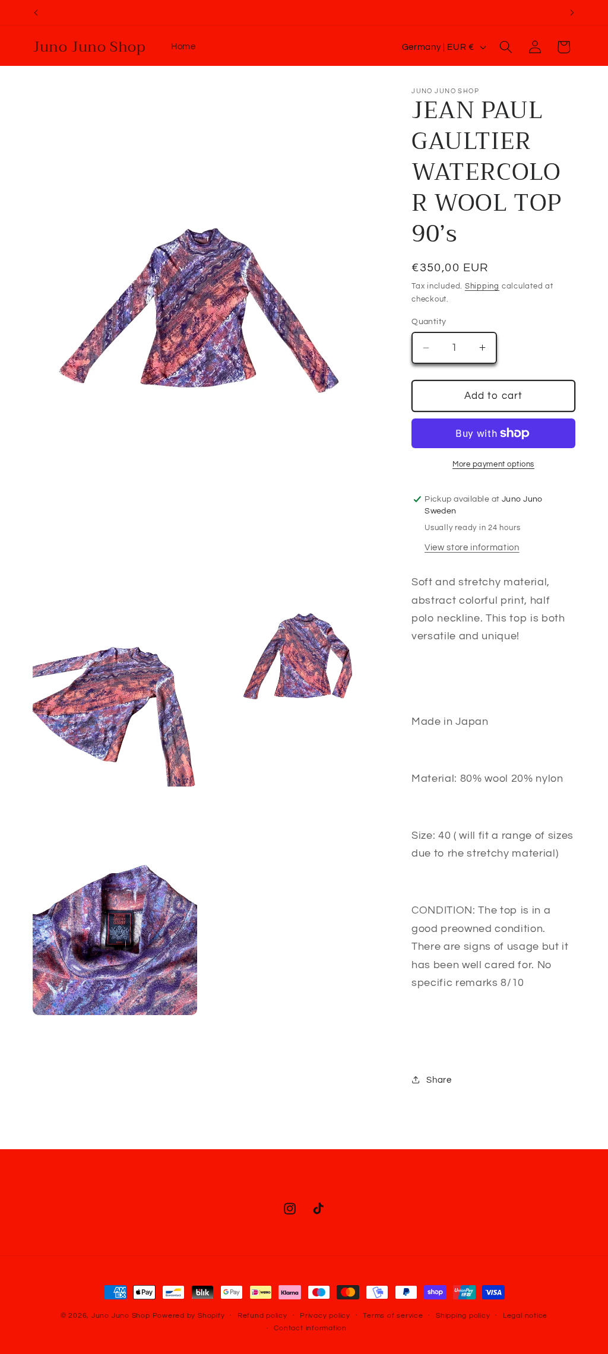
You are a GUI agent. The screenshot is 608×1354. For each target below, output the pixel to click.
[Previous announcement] (36, 12)
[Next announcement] (572, 12)
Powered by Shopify (189, 1316)
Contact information (310, 1328)
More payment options (493, 464)
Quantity (428, 321)
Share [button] (438, 1080)
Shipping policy (463, 1316)
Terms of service (393, 1316)
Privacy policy (325, 1316)
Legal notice (525, 1316)
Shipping (482, 286)
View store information (472, 547)
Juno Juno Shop (120, 1316)
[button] (506, 47)
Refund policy (262, 1316)
